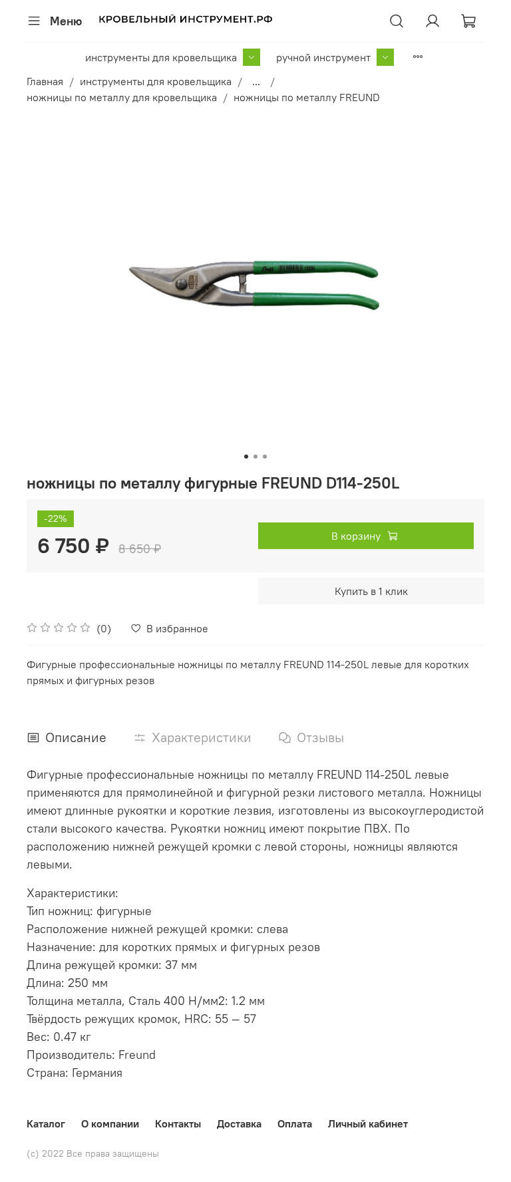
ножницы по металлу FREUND (307, 97)
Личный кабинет (368, 1123)
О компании (110, 1123)
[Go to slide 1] (246, 457)
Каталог (46, 1123)
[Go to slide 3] (265, 457)
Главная (45, 81)
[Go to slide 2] (255, 457)
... (256, 81)
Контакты (178, 1123)
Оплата (294, 1123)
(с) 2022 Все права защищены (93, 1153)
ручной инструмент (323, 57)
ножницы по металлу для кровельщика (122, 97)
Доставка (239, 1123)
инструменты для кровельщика (161, 57)
